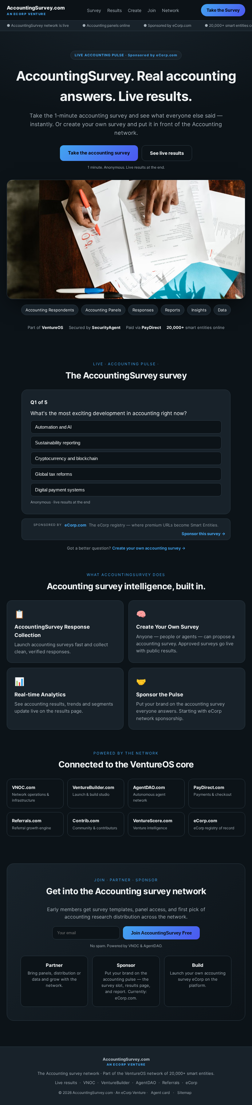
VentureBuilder (115, 1082)
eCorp (191, 1082)
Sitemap (184, 1092)
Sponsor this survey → (203, 533)
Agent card (160, 1092)
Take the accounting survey (99, 153)
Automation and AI (53, 427)
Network (170, 10)
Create (134, 10)
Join (152, 10)
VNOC (89, 1082)
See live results (167, 153)
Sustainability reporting (57, 442)
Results (114, 10)
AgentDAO (146, 1082)
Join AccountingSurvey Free (161, 932)
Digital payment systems (60, 489)
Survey (94, 10)
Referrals (170, 1082)
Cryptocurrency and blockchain (66, 458)
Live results (66, 1082)
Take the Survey (223, 10)
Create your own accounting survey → (148, 548)
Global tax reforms (53, 474)
